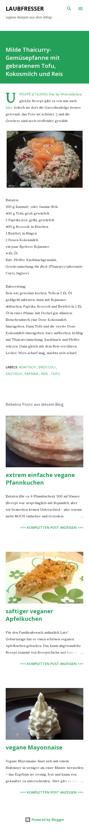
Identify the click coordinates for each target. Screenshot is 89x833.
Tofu (55, 373)
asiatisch (28, 367)
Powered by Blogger (47, 819)
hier (9, 107)
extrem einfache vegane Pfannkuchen (40, 478)
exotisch (14, 373)
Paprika (31, 373)
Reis (45, 373)
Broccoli (47, 367)
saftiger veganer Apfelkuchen (29, 614)
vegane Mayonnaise (34, 747)
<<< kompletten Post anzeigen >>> (51, 527)
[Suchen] (69, 8)
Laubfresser (25, 8)
